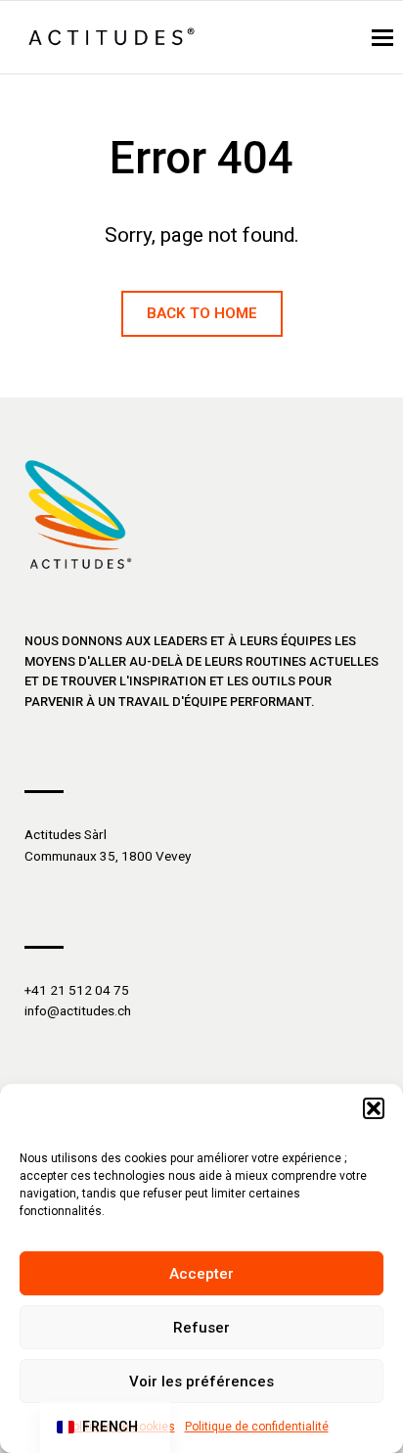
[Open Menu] (382, 37)
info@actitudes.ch (77, 1010)
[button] (373, 1108)
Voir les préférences (201, 1381)
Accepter (201, 1274)
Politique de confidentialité (257, 1426)
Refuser (201, 1327)
